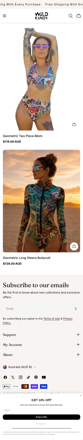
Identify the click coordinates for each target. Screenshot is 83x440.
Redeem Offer (41, 417)
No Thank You (41, 424)
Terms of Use (51, 318)
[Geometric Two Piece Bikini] (41, 79)
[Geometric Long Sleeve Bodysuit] (41, 201)
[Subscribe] (76, 309)
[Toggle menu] (4, 16)
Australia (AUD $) (20, 367)
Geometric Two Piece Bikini (22, 136)
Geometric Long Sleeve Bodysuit (26, 258)
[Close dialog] (80, 395)
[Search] (71, 16)
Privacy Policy (52, 434)
